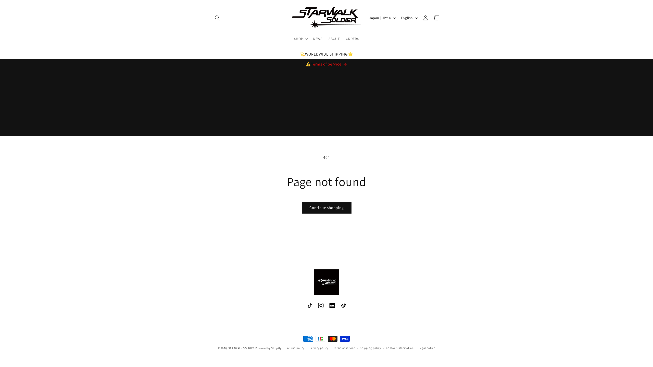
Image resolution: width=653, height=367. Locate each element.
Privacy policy (319, 348)
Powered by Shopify (268, 348)
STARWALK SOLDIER (241, 348)
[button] (217, 17)
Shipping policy (370, 348)
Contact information (399, 348)
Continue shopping (326, 207)
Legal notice (427, 348)
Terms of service (344, 348)
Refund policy (295, 348)
